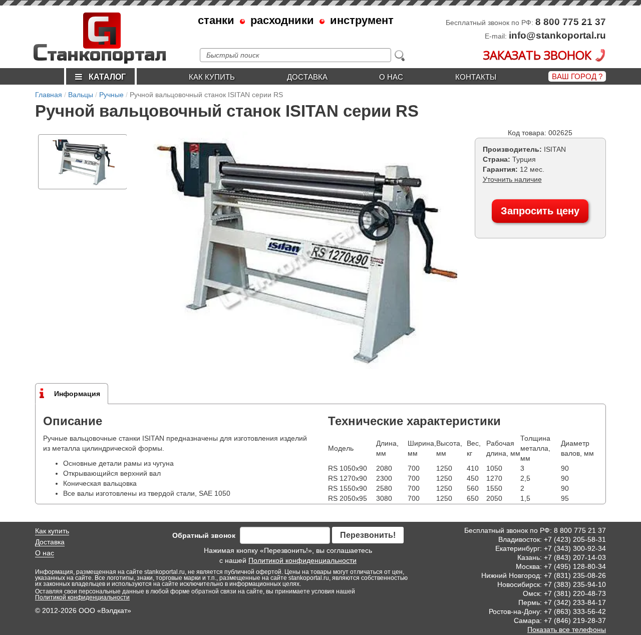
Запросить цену (540, 210)
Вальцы (80, 95)
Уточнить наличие (512, 179)
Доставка (307, 77)
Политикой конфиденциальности (302, 560)
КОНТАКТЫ (475, 77)
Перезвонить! (368, 535)
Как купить (212, 77)
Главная (48, 95)
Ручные (111, 95)
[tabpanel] (82, 161)
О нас (391, 77)
